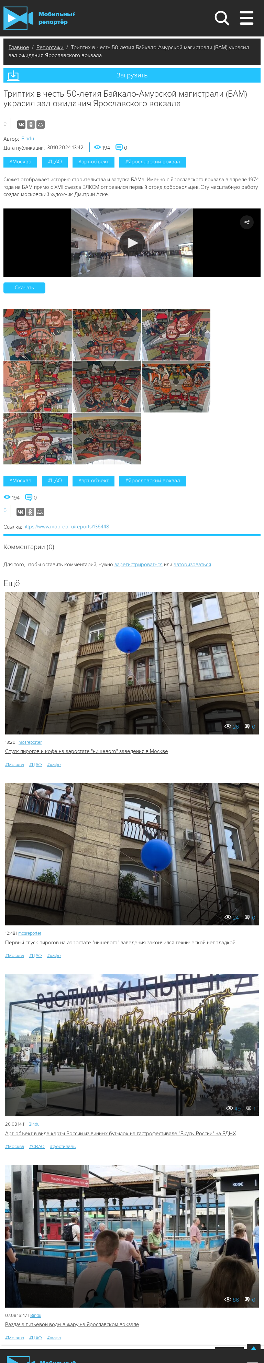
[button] (132, 243)
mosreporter (30, 742)
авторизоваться (192, 564)
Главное (19, 47)
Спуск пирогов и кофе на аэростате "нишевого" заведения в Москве (86, 751)
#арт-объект (93, 161)
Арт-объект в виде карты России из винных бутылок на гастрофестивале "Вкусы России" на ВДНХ (120, 1133)
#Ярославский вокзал (152, 161)
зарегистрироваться (138, 564)
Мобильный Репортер (39, 18)
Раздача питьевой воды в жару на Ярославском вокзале (72, 1324)
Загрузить (132, 75)
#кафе (54, 765)
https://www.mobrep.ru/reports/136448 (66, 527)
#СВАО (37, 1146)
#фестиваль (63, 1146)
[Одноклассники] (31, 124)
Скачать (24, 288)
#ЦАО (55, 161)
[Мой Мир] (40, 124)
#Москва (20, 161)
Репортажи (50, 47)
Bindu (27, 139)
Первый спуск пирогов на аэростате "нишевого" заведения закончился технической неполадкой (120, 943)
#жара (54, 1338)
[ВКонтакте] (21, 124)
